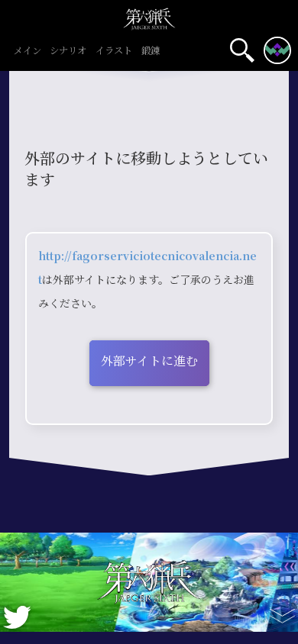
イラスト (114, 51)
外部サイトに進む (149, 361)
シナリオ (68, 51)
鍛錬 (150, 51)
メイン (27, 51)
